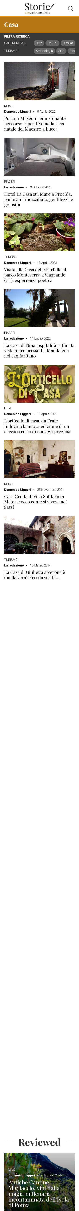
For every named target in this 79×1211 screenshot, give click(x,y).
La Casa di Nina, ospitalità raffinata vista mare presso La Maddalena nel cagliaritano (39, 351)
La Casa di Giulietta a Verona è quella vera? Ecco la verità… (34, 574)
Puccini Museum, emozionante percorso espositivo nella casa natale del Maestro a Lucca (35, 124)
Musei (8, 106)
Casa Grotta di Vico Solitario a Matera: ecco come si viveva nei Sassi (35, 502)
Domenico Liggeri (17, 111)
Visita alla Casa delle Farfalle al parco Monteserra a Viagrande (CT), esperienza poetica (35, 275)
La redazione (14, 187)
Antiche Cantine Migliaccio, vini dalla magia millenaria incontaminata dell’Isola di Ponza (38, 1193)
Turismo (10, 257)
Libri (7, 408)
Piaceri (9, 181)
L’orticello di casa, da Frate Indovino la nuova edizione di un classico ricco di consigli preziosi (37, 426)
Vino (11, 1170)
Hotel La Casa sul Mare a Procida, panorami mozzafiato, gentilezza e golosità (38, 199)
